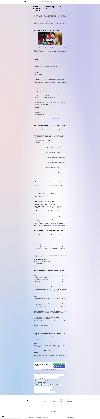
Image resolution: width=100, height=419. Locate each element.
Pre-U (38, 3)
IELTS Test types (59, 207)
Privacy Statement (69, 401)
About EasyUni (44, 401)
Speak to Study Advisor (60, 366)
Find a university (53, 401)
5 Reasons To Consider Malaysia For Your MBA (41, 380)
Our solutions (60, 401)
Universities (33, 3)
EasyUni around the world (71, 417)
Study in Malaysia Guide (26, 3)
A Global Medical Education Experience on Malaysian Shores (43, 386)
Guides (62, 3)
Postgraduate (56, 3)
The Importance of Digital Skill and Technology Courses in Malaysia (44, 378)
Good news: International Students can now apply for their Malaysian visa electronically (47, 384)
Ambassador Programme (73, 3)
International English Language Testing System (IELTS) (44, 47)
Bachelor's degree (49, 3)
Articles (67, 3)
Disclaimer (68, 404)
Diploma (43, 3)
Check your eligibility (53, 411)
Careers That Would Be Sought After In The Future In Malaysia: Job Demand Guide (47, 376)
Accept (3, 416)
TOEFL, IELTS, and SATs (56, 118)
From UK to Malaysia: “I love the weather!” (41, 382)
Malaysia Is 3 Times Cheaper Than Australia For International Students (45, 391)
